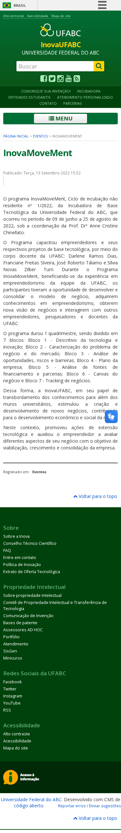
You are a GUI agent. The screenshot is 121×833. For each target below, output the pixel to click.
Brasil (20, 5)
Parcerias (72, 103)
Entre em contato (19, 557)
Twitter (9, 689)
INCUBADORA (88, 91)
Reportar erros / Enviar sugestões (89, 805)
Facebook (12, 682)
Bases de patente (20, 622)
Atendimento (15, 644)
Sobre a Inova (16, 536)
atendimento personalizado (85, 97)
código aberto (28, 805)
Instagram (12, 696)
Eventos (40, 136)
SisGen (10, 651)
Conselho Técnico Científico (29, 543)
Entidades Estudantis (29, 97)
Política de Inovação (22, 564)
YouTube (12, 703)
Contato (48, 103)
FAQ (7, 550)
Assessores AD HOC (23, 630)
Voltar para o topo (97, 496)
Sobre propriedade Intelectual (32, 595)
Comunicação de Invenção (28, 615)
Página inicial (16, 136)
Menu (63, 118)
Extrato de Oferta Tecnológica (31, 571)
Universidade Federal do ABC (31, 799)
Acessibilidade (37, 16)
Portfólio (11, 637)
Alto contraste (13, 16)
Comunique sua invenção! (46, 91)
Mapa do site (60, 16)
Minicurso (12, 658)
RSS (7, 710)
